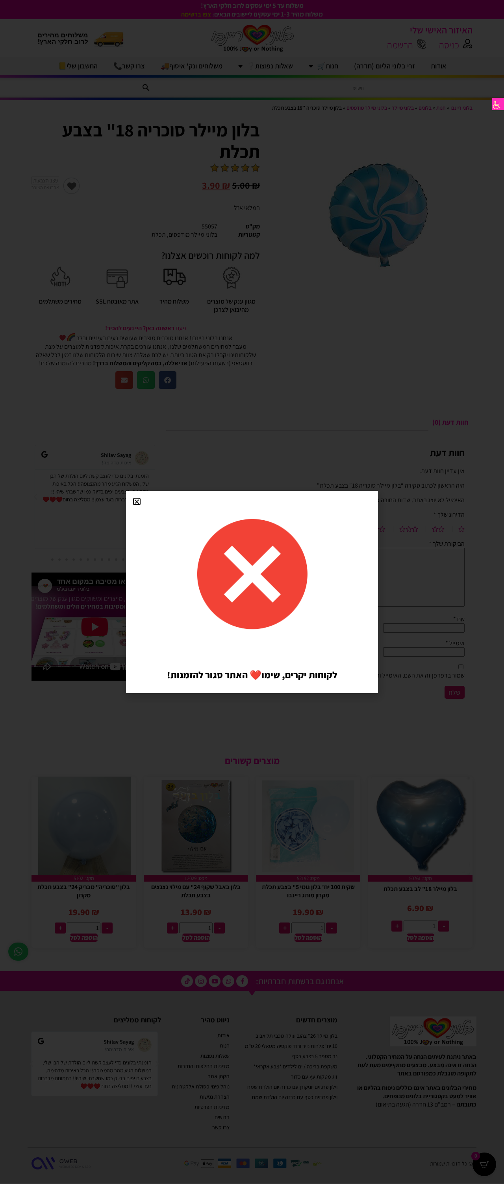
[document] (252, 592)
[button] (137, 502)
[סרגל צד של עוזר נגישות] (498, 104)
